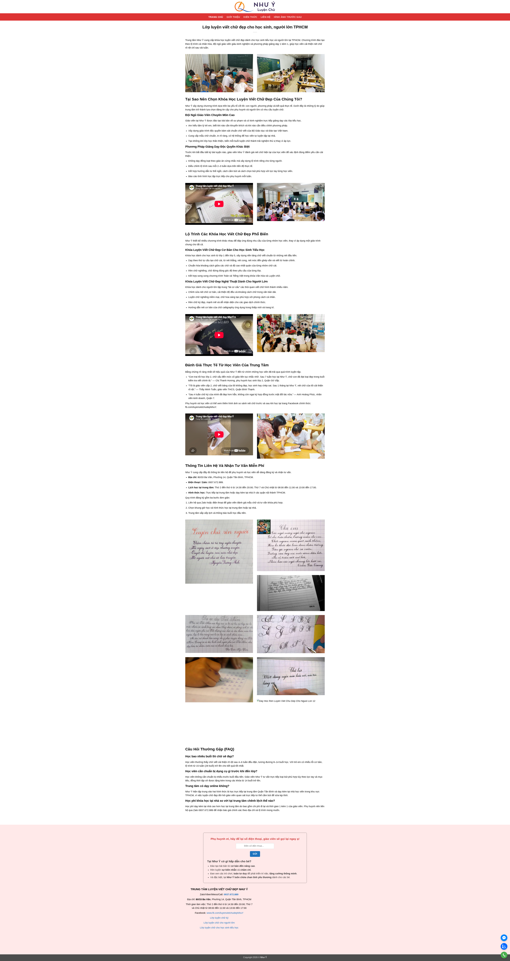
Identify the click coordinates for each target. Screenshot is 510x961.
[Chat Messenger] (504, 937)
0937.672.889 (231, 894)
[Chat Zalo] (504, 946)
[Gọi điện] (504, 955)
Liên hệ (265, 17)
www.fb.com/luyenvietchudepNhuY (225, 913)
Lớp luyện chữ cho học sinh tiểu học (219, 927)
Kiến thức (250, 17)
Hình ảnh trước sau (288, 17)
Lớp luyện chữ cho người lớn (219, 922)
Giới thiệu (233, 17)
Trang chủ (215, 17)
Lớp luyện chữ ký (219, 917)
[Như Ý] (255, 6)
